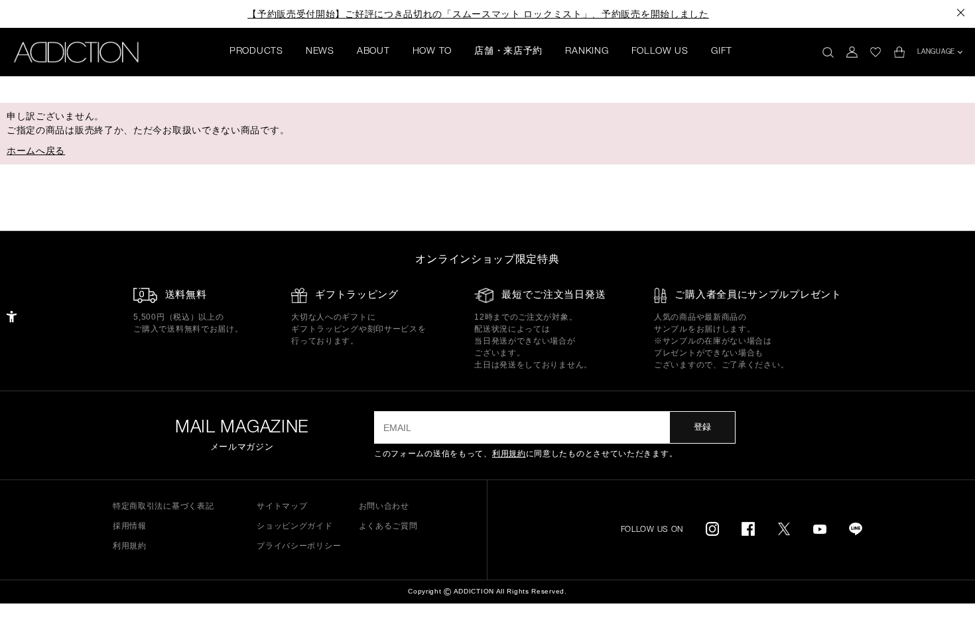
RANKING (586, 51)
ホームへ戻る (36, 150)
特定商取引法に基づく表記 (163, 506)
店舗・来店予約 (508, 51)
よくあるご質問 (388, 526)
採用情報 (130, 526)
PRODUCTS (256, 51)
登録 (702, 427)
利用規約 (509, 453)
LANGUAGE (936, 52)
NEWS (320, 51)
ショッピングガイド (294, 526)
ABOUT (373, 51)
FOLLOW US (659, 51)
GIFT (721, 51)
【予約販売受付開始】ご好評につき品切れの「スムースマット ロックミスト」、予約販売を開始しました (478, 14)
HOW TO (432, 51)
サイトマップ (282, 506)
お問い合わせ (384, 506)
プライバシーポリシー (299, 545)
